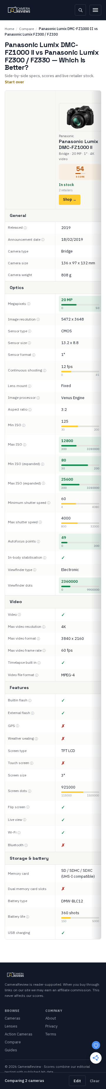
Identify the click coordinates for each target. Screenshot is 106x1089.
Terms (50, 1034)
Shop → (69, 199)
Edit (77, 1080)
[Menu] (95, 10)
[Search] (80, 10)
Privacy (51, 1026)
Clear (95, 1080)
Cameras (12, 1018)
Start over (14, 81)
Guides (11, 1050)
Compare (26, 28)
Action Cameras (18, 1034)
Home (9, 28)
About (50, 1018)
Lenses (11, 1026)
